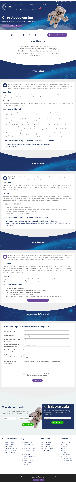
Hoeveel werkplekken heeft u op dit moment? (12, 351)
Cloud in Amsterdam (11, 448)
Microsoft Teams (10, 442)
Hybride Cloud (41, 35)
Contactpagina (65, 442)
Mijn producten (46, 442)
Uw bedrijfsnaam (9, 335)
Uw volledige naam (9, 331)
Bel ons (63, 448)
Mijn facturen (46, 446)
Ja (26, 355)
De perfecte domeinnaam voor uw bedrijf (30, 456)
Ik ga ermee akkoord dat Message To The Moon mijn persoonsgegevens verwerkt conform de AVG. (40, 374)
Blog (22, 439)
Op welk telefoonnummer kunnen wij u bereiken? (11, 345)
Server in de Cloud (10, 450)
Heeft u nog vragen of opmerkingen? (10, 362)
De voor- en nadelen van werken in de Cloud (29, 450)
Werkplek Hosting (10, 452)
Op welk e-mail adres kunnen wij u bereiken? (12, 340)
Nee (27, 357)
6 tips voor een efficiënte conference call (30, 444)
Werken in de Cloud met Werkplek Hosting (29, 462)
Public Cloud (28, 35)
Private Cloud (16, 35)
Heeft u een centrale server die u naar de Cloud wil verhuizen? (13, 356)
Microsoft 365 (9, 444)
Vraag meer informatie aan (58, 35)
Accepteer (36, 479)
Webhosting (8, 446)
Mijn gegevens (46, 444)
